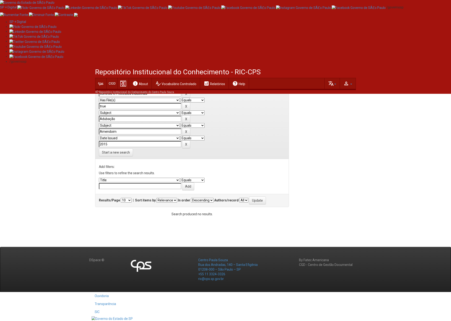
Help (238, 83)
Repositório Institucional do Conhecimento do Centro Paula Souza (136, 92)
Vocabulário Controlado (175, 83)
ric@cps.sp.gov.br (211, 279)
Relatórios (214, 83)
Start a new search (116, 152)
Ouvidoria (102, 296)
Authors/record (226, 200)
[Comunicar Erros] (76, 14)
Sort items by (145, 200)
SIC (97, 312)
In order (184, 200)
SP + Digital (8, 7)
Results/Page (109, 200)
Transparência (105, 304)
